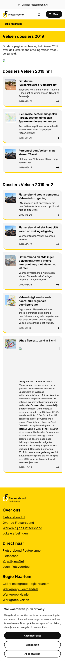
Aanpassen (32, 644)
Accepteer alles (32, 635)
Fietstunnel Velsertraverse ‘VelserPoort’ (38, 82)
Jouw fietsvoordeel (16, 566)
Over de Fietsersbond (18, 522)
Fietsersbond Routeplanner (22, 550)
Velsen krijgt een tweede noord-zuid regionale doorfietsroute (35, 301)
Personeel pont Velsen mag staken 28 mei (37, 152)
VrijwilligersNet (13, 561)
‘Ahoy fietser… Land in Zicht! (37, 340)
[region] (32, 632)
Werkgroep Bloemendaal (20, 589)
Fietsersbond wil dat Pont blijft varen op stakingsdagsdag (38, 229)
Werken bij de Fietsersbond (22, 528)
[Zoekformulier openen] (40, 14)
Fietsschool (11, 556)
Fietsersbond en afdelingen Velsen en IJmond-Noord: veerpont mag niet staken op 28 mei (37, 262)
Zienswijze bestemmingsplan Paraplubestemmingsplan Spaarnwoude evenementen (38, 117)
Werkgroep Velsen (16, 600)
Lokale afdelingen (15, 533)
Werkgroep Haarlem (17, 594)
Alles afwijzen (32, 653)
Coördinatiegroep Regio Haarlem (26, 583)
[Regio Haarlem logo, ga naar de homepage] (13, 14)
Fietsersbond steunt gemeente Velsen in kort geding (39, 196)
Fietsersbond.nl (14, 517)
